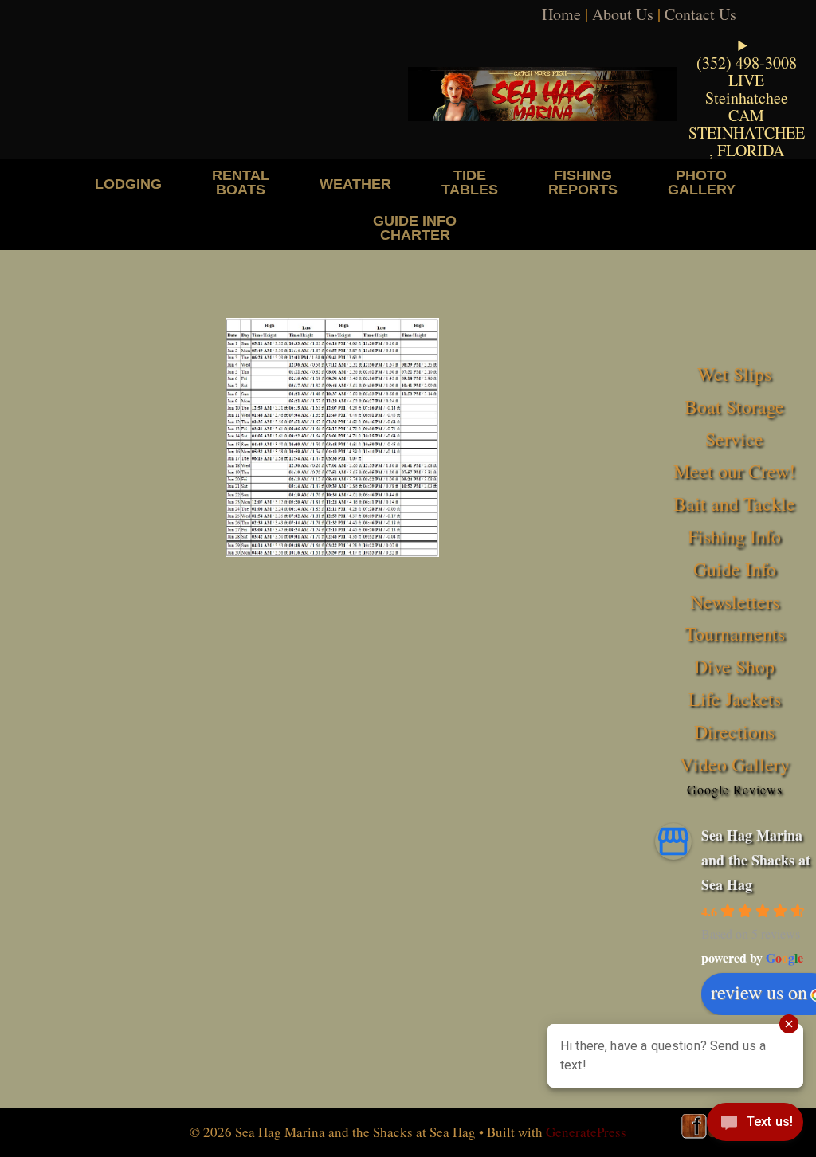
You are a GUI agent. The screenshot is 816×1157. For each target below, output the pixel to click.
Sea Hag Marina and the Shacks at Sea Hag (755, 859)
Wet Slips (734, 373)
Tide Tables (469, 182)
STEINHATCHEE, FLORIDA (746, 141)
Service (734, 439)
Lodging (128, 183)
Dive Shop (734, 666)
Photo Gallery (702, 182)
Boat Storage (734, 406)
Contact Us (700, 14)
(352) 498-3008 (746, 62)
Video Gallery (735, 764)
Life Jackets (734, 699)
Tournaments (735, 633)
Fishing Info (734, 536)
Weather (355, 183)
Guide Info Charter (415, 227)
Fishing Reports (583, 182)
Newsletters (734, 601)
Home (561, 14)
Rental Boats (240, 182)
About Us (622, 14)
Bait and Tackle (734, 503)
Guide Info (734, 569)
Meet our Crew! (734, 471)
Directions (734, 731)
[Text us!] (755, 1125)
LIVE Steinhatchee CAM (746, 97)
